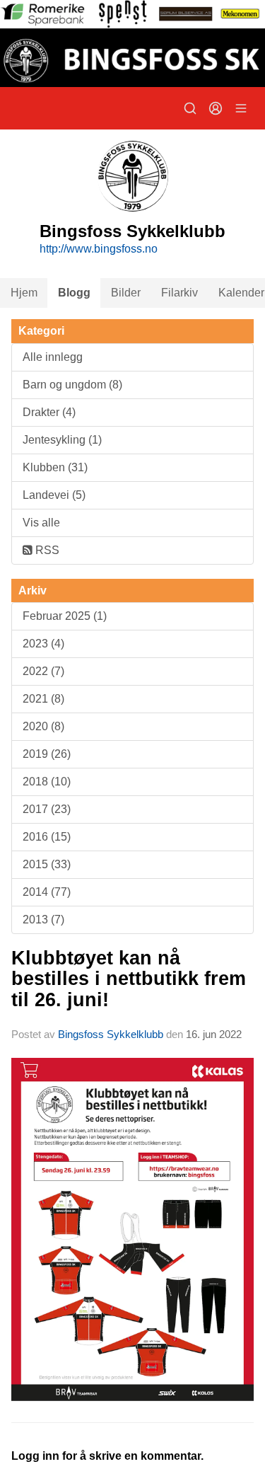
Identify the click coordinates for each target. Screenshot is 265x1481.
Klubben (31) (55, 467)
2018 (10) (47, 782)
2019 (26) (47, 754)
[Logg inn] (215, 108)
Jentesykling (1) (62, 440)
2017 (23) (47, 809)
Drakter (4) (49, 412)
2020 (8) (43, 726)
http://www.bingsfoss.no (99, 249)
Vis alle (41, 523)
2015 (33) (47, 864)
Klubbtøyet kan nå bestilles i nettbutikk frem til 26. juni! (128, 978)
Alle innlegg (53, 357)
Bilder (126, 293)
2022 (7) (43, 671)
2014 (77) (47, 892)
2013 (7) (43, 920)
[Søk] (190, 108)
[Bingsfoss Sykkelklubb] (132, 43)
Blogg (74, 293)
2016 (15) (47, 837)
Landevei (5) (54, 495)
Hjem (24, 293)
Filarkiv (179, 293)
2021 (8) (43, 699)
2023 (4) (43, 644)
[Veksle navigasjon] (241, 108)
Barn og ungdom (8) (72, 385)
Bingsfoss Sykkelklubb (110, 1034)
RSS (46, 550)
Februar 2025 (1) (65, 616)
